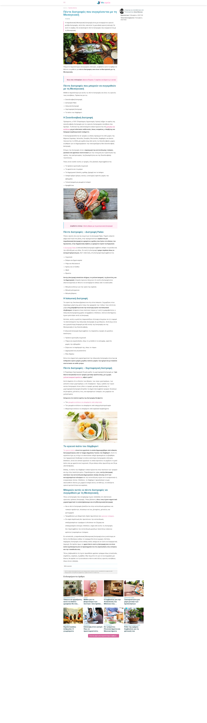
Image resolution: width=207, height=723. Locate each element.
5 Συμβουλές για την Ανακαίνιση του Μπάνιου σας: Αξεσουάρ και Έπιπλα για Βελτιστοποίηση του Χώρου (113, 602)
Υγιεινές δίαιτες (72, 8)
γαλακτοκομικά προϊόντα (72, 377)
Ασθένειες (87, 625)
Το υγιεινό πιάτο (69, 450)
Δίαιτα (65, 8)
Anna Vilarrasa (138, 12)
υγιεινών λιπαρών (107, 516)
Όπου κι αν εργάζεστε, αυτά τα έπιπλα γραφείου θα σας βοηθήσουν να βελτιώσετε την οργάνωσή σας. (72, 602)
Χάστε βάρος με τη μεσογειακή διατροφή (97, 226)
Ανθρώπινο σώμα (129, 597)
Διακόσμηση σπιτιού (69, 597)
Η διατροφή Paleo (69, 248)
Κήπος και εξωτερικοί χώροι (132, 625)
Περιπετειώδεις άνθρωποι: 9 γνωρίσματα (69, 629)
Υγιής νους (66, 625)
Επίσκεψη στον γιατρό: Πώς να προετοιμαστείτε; (93, 629)
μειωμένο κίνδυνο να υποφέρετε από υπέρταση (85, 402)
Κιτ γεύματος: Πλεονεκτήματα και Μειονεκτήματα (112, 629)
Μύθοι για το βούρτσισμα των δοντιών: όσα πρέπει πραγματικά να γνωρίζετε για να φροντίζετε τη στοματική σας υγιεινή (93, 602)
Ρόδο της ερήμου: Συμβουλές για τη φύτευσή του (131, 629)
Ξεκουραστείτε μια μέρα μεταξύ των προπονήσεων (132, 602)
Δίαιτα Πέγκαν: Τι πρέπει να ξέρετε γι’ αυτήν (99, 80)
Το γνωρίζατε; (108, 625)
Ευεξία (85, 597)
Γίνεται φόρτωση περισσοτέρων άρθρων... (103, 636)
